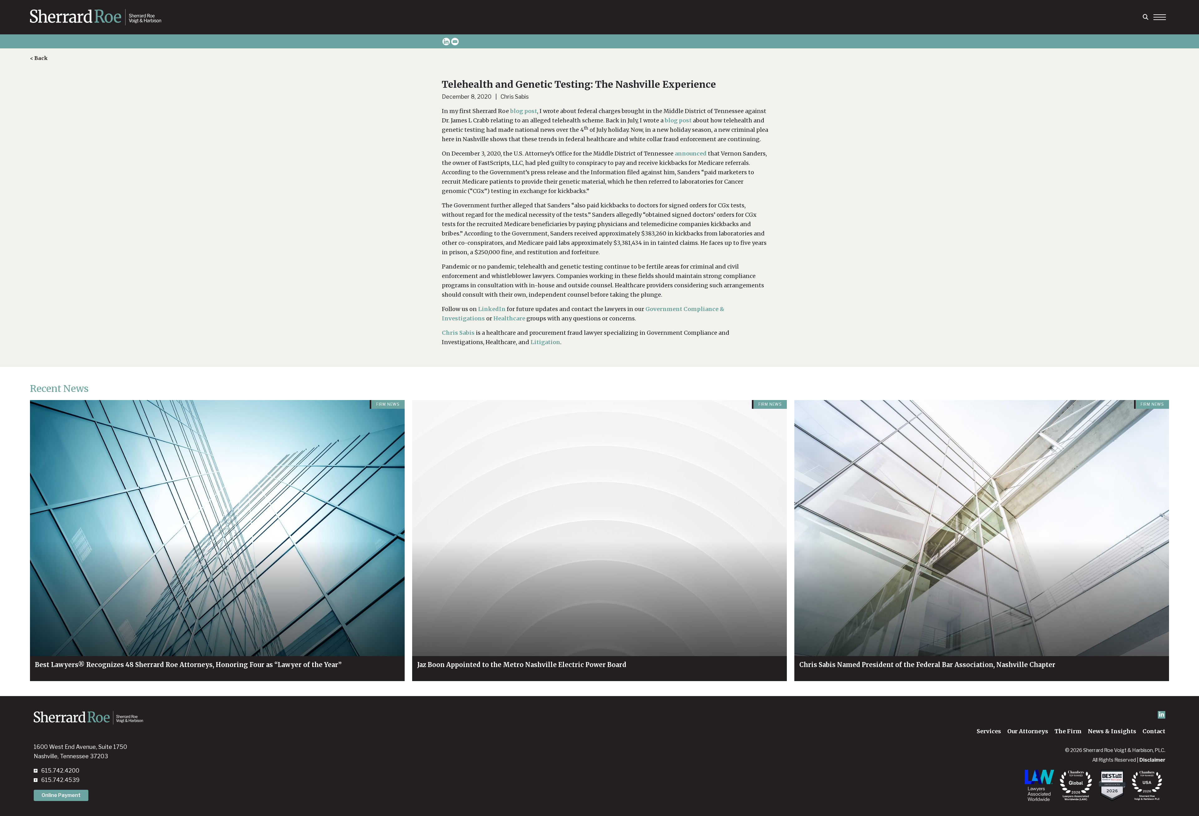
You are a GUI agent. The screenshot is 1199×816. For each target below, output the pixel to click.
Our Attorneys (1027, 731)
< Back (39, 58)
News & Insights (1112, 731)
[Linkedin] (446, 41)
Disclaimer (1152, 760)
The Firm (1068, 731)
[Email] (455, 41)
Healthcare (509, 318)
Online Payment (61, 795)
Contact (1153, 731)
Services (989, 731)
